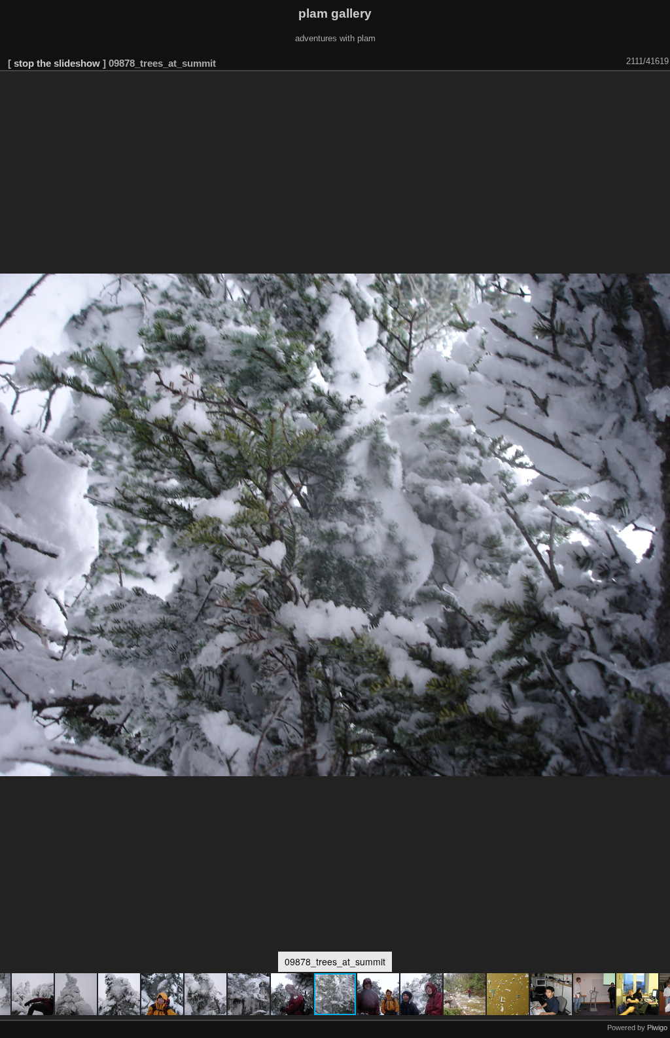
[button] (33, 994)
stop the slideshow (57, 63)
